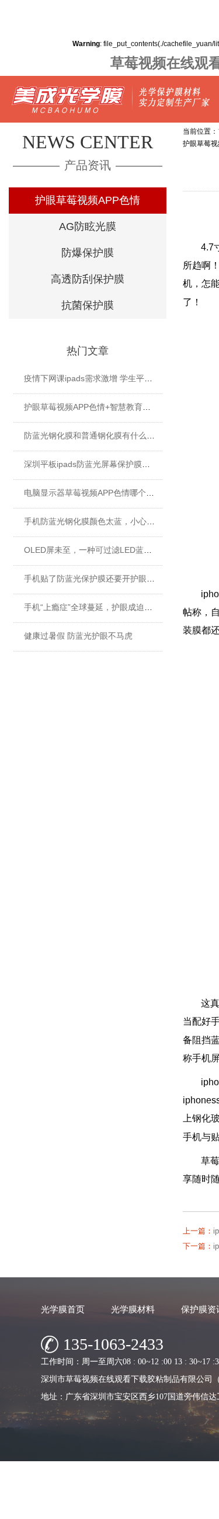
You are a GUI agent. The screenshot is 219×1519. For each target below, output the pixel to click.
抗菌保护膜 (87, 305)
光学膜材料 (133, 1309)
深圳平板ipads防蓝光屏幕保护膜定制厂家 (99, 464)
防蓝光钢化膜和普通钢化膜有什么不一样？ (101, 435)
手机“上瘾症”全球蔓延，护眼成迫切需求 (96, 607)
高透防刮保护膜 (87, 279)
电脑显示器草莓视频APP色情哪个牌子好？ (101, 492)
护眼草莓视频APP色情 (87, 200)
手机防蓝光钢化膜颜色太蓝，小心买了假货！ (105, 521)
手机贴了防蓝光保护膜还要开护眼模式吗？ (101, 578)
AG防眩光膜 (87, 226)
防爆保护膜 (87, 253)
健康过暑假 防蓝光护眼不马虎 (78, 635)
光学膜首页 (63, 1309)
